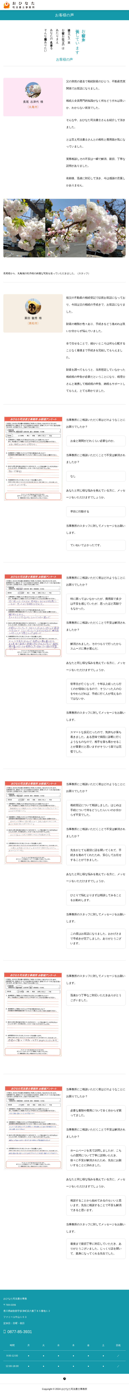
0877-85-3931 (19, 1331)
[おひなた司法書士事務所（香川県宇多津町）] (18, 5)
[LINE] (64, 1378)
